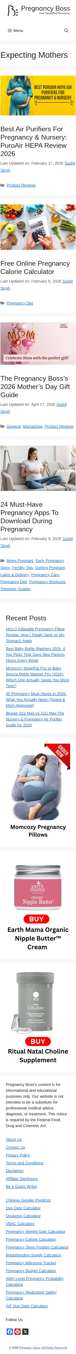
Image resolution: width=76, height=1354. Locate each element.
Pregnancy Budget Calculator (31, 1271)
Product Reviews (21, 185)
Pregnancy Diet (20, 303)
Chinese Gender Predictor (28, 1200)
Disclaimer (15, 1171)
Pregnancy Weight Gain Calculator (35, 1231)
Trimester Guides (15, 589)
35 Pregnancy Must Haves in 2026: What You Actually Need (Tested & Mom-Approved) (36, 700)
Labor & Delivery (14, 575)
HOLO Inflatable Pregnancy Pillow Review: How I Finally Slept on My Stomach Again (35, 635)
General (13, 426)
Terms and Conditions (24, 1163)
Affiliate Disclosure (22, 1178)
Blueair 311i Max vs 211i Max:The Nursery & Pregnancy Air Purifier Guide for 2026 (35, 719)
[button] (66, 30)
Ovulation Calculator (23, 1216)
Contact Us (15, 1147)
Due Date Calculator (23, 1208)
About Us (14, 1139)
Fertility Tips (22, 568)
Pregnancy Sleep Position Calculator (37, 1247)
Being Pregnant (20, 560)
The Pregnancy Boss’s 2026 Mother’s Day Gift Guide (35, 386)
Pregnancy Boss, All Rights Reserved (43, 1347)
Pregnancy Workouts (47, 582)
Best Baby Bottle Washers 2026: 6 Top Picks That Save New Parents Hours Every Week (35, 654)
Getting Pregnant (50, 568)
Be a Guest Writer (21, 1186)
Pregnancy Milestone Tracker (31, 1263)
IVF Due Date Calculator (27, 1306)
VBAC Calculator (20, 1224)
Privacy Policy (18, 1155)
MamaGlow (32, 426)
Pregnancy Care (45, 575)
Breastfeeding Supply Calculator (33, 1255)
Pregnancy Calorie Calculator (31, 1239)
